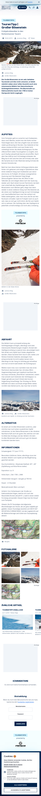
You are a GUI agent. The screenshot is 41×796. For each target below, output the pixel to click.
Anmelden (20, 724)
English (30, 2)
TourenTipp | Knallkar (12, 610)
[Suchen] (33, 7)
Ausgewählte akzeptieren (20, 790)
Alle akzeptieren (20, 785)
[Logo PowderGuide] (6, 7)
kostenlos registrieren (26, 702)
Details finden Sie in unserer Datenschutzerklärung (13, 765)
